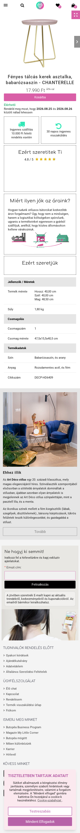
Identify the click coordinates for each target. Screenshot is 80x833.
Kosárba (40, 97)
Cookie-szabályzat (49, 800)
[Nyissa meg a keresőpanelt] (22, 5)
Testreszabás (40, 811)
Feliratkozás (40, 584)
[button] (3, 42)
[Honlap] (40, 5)
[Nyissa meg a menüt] (5, 5)
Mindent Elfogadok (40, 822)
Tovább (40, 532)
